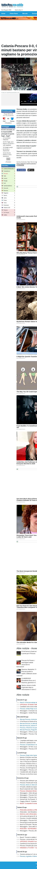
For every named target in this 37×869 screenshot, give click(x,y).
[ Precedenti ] (8, 123)
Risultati (8, 162)
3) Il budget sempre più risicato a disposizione (8, 149)
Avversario (24, 162)
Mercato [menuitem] (25, 13)
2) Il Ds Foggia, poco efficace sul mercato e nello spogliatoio (8, 143)
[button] (8, 159)
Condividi (22, 170)
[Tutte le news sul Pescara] (12, 5)
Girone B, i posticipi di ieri (28, 742)
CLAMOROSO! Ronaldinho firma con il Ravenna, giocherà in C (29, 680)
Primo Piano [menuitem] (14, 13)
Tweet (32, 170)
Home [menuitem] (3, 13)
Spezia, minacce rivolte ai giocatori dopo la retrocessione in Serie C (29, 687)
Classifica (5, 165)
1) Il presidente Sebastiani (6, 138)
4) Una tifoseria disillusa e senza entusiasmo (7, 154)
